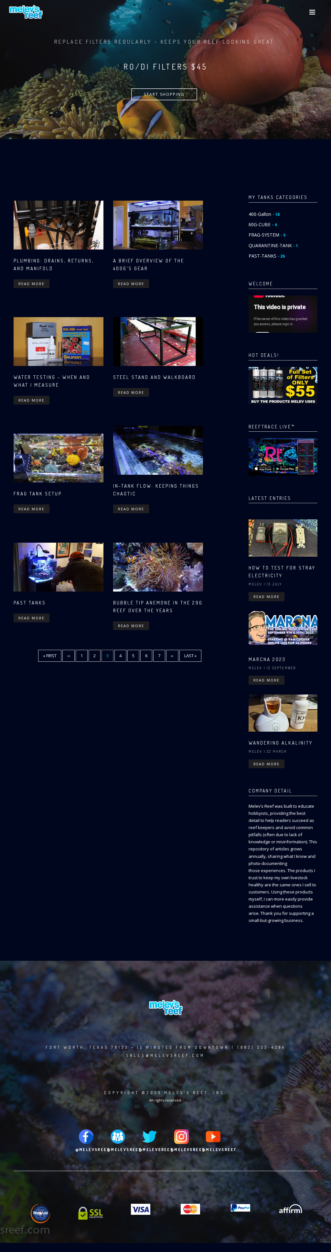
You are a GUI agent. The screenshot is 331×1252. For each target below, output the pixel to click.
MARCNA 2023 (267, 659)
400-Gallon (264, 214)
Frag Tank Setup (38, 494)
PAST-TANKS (267, 256)
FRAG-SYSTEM (267, 235)
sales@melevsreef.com (165, 1055)
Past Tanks (30, 603)
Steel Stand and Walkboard (154, 377)
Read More (31, 283)
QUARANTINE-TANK (273, 245)
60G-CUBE (263, 224)
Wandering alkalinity (281, 743)
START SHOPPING (164, 94)
